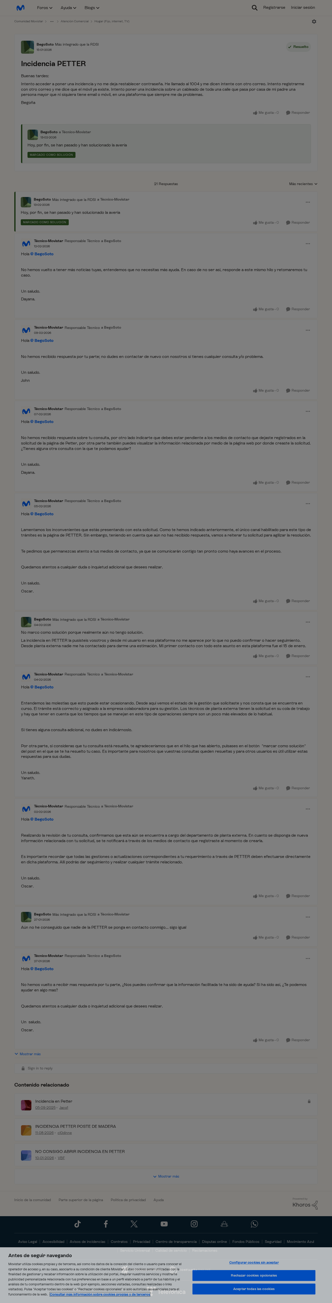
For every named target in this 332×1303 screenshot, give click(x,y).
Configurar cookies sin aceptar (254, 1262)
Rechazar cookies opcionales (254, 1275)
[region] (166, 1275)
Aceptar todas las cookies (254, 1289)
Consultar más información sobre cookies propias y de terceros (100, 1294)
